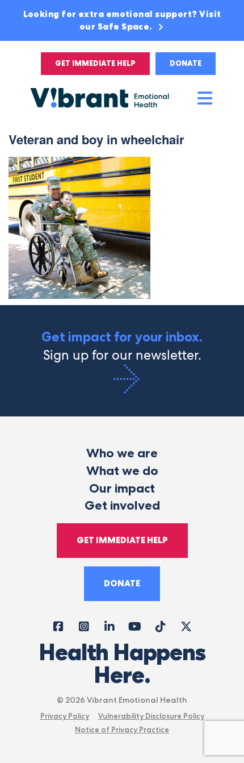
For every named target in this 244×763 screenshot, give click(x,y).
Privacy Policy (64, 715)
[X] (186, 626)
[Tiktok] (160, 626)
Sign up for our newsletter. (122, 346)
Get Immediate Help (95, 63)
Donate (185, 63)
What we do (122, 470)
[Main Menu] (205, 99)
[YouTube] (135, 626)
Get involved (122, 505)
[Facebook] (58, 626)
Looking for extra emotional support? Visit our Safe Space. (122, 20)
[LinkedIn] (109, 626)
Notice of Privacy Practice (122, 729)
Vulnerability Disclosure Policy (151, 715)
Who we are (122, 453)
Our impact (122, 488)
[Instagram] (84, 626)
